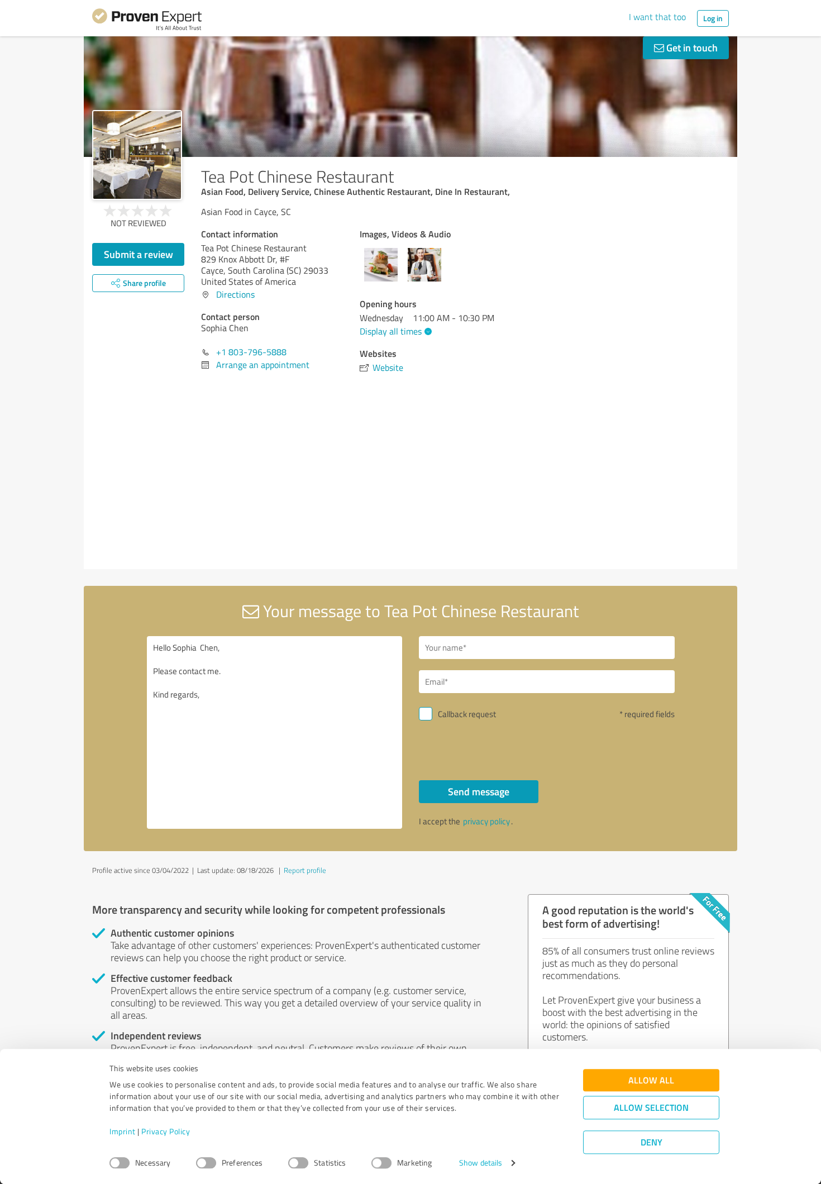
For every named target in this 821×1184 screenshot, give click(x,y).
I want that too (657, 17)
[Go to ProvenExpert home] (147, 21)
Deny (651, 1142)
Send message (478, 791)
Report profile (305, 870)
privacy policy (486, 821)
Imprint (122, 1131)
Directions (235, 294)
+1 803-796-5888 (251, 352)
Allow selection (651, 1107)
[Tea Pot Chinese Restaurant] (137, 155)
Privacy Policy (165, 1131)
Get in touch (691, 47)
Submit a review (138, 254)
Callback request (467, 714)
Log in (713, 18)
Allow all (651, 1080)
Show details (480, 1163)
